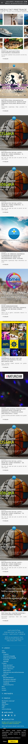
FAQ (3, 707)
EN (15, 3)
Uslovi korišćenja (6, 709)
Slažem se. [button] (13, 741)
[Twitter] (7, 3)
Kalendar (5, 661)
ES (16, 3)
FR (18, 3)
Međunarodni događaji (9, 658)
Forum (4, 688)
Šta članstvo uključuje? (9, 679)
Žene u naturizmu (8, 668)
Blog (3, 686)
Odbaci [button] (5, 741)
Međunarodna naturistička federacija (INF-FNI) (13, 673)
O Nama (4, 663)
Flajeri (3, 706)
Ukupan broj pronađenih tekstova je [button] (11, 737)
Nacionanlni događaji (9, 656)
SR (26, 3)
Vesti (3, 650)
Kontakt (4, 690)
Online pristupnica (8, 684)
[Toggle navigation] (2, 2)
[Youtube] (26, 1)
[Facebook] (9, 715)
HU (21, 3)
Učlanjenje (6, 683)
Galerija (4, 702)
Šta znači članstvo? (8, 677)
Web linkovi (5, 704)
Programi (5, 654)
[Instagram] (24, 1)
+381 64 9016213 (9, 1)
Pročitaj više (5, 58)
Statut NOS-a (6, 670)
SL (24, 3)
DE (13, 3)
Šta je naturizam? (8, 665)
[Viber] (15, 715)
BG (11, 3)
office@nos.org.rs (19, 1)
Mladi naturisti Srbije (9, 667)
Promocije (6, 659)
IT (23, 3)
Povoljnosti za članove (9, 681)
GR (20, 3)
